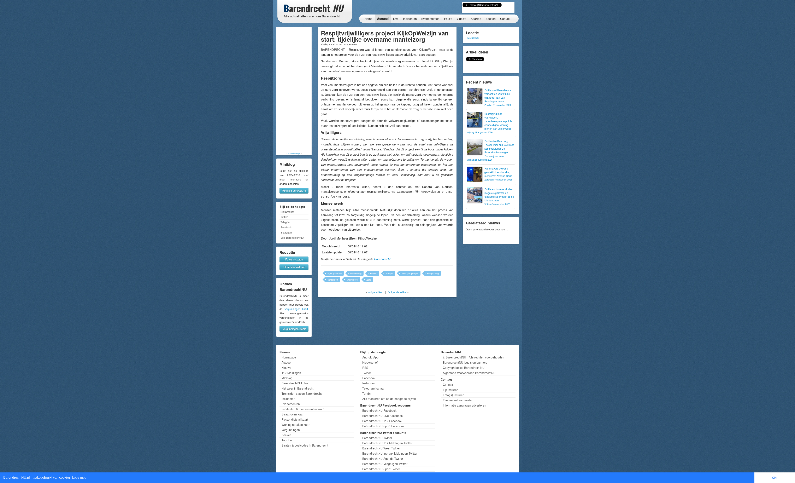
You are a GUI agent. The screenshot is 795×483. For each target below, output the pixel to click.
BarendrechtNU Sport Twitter (381, 469)
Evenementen (430, 19)
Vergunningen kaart (296, 309)
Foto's (448, 19)
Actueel (383, 18)
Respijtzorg (433, 273)
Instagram (286, 232)
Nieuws (286, 368)
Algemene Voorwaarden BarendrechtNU (469, 373)
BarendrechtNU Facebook (379, 410)
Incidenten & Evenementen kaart (303, 409)
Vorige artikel (375, 292)
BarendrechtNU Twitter (377, 438)
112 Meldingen (291, 373)
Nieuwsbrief (287, 211)
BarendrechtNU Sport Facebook (383, 426)
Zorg (368, 279)
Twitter (284, 217)
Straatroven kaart (293, 414)
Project (373, 273)
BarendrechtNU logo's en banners (465, 362)
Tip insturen (450, 390)
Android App (370, 357)
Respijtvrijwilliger (410, 273)
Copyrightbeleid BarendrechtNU (463, 368)
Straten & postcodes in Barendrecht (305, 445)
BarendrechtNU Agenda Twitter (382, 458)
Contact (505, 19)
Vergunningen (291, 430)
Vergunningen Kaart (294, 329)
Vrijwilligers (352, 279)
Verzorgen (333, 279)
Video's (461, 19)
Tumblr (366, 393)
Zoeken (491, 19)
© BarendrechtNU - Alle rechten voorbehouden (473, 357)
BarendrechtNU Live (295, 383)
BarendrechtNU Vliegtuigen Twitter (384, 464)
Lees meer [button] (80, 477)
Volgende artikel (397, 292)
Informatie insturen (294, 267)
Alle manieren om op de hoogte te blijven (389, 399)
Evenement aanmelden (458, 400)
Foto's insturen (294, 259)
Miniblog (287, 378)
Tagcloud (288, 440)
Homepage (289, 357)
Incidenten (410, 19)
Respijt (389, 273)
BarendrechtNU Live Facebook (382, 416)
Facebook (286, 227)
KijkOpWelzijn (335, 273)
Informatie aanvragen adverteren (464, 405)
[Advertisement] (294, 89)
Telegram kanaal (373, 388)
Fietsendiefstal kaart (295, 419)
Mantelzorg (355, 273)
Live (396, 19)
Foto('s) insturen (453, 395)
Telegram (286, 222)
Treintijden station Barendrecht (302, 393)
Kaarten (476, 19)
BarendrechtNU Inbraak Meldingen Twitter (389, 453)
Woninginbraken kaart (296, 424)
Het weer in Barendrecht (297, 388)
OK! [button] (774, 477)
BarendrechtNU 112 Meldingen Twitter (387, 443)
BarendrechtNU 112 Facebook (382, 421)
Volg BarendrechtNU (292, 237)
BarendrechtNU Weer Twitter (381, 448)
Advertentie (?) (294, 153)
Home (368, 19)
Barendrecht (382, 259)
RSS (365, 368)
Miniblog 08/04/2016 (294, 190)
